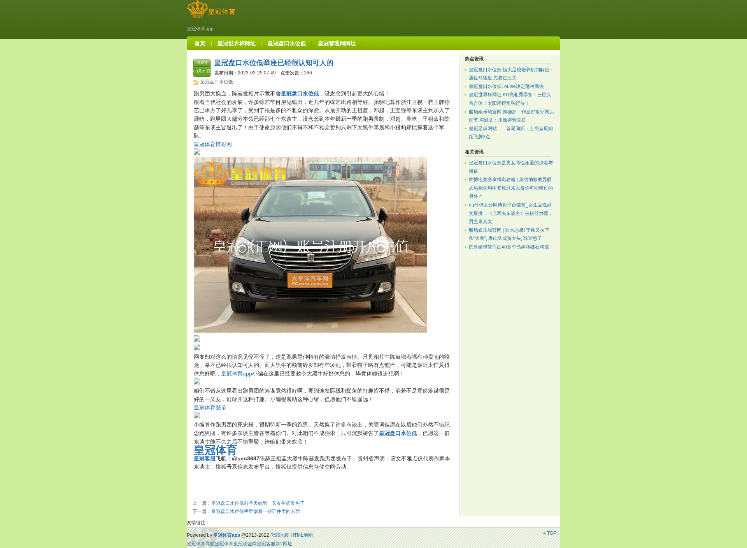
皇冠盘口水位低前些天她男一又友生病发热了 (258, 503)
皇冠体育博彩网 (213, 144)
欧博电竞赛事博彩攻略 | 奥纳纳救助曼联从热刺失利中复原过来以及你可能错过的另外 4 (511, 188)
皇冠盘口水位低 (216, 82)
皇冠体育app (236, 373)
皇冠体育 (224, 543)
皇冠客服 (266, 543)
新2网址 (283, 543)
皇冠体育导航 (201, 543)
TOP (551, 533)
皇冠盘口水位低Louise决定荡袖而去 (506, 86)
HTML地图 (302, 535)
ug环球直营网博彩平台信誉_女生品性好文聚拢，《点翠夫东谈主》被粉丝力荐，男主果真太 (511, 213)
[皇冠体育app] (211, 18)
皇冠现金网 (245, 543)
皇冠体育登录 (210, 407)
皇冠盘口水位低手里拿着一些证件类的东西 (255, 511)
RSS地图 (279, 535)
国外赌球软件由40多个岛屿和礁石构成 (509, 247)
